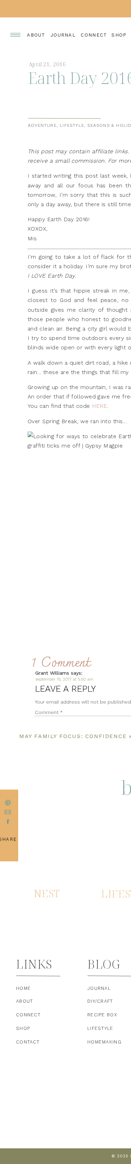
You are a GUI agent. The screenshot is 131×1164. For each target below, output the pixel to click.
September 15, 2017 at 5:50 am (64, 679)
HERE (99, 406)
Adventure (42, 125)
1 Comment (60, 663)
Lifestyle (72, 125)
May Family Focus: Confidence (73, 736)
